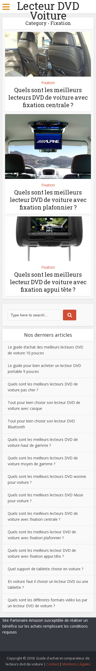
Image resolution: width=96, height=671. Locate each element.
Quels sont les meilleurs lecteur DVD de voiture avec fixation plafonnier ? (48, 199)
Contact (52, 664)
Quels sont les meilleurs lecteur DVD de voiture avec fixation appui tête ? (48, 282)
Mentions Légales (76, 664)
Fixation (48, 82)
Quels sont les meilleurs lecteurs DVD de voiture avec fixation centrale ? (48, 97)
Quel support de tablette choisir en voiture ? (45, 568)
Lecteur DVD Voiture (48, 10)
